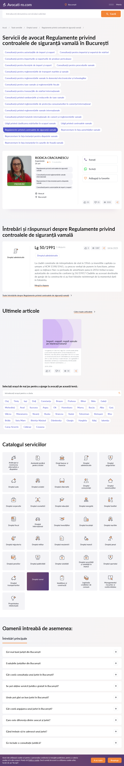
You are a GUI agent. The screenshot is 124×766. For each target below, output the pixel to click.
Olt (54, 407)
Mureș (80, 407)
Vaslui (71, 414)
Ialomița (105, 420)
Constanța (46, 401)
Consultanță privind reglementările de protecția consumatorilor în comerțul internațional (47, 104)
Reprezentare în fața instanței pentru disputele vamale (31, 136)
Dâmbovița (56, 420)
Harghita (83, 420)
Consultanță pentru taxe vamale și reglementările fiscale (32, 84)
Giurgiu (70, 420)
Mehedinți (10, 407)
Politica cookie (33, 760)
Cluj (7, 401)
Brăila (7, 420)
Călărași (27, 427)
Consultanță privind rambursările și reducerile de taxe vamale (34, 97)
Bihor (83, 401)
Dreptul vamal (32, 28)
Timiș (16, 401)
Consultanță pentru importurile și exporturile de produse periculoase (38, 58)
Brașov (59, 401)
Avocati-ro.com (19, 4)
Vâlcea (8, 414)
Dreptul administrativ (47, 255)
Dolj (34, 401)
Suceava (34, 407)
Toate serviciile (16, 28)
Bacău (92, 407)
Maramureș (21, 414)
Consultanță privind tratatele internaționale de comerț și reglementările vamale (43, 116)
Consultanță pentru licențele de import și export (28, 65)
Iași (25, 401)
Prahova (72, 401)
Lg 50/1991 (45, 247)
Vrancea (59, 414)
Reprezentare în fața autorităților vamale (80, 129)
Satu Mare (21, 420)
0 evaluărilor (56, 162)
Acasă (4, 28)
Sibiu (93, 401)
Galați (103, 401)
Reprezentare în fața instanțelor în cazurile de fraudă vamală (34, 142)
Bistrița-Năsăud (38, 420)
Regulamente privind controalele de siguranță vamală (30, 129)
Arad (22, 407)
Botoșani (98, 414)
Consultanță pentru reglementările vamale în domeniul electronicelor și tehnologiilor (45, 78)
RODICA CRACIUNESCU (51, 157)
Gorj (111, 407)
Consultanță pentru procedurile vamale (76, 65)
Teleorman (84, 414)
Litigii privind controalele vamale (76, 123)
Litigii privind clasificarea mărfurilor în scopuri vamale (30, 123)
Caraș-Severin (12, 427)
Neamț (36, 414)
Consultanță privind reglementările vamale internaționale (32, 110)
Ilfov (110, 414)
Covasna (40, 427)
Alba (102, 407)
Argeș (45, 407)
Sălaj (94, 420)
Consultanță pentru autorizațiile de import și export (30, 52)
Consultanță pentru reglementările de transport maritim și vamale (37, 71)
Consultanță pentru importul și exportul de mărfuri (84, 52)
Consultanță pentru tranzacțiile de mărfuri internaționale (32, 91)
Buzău (47, 414)
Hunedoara (67, 407)
